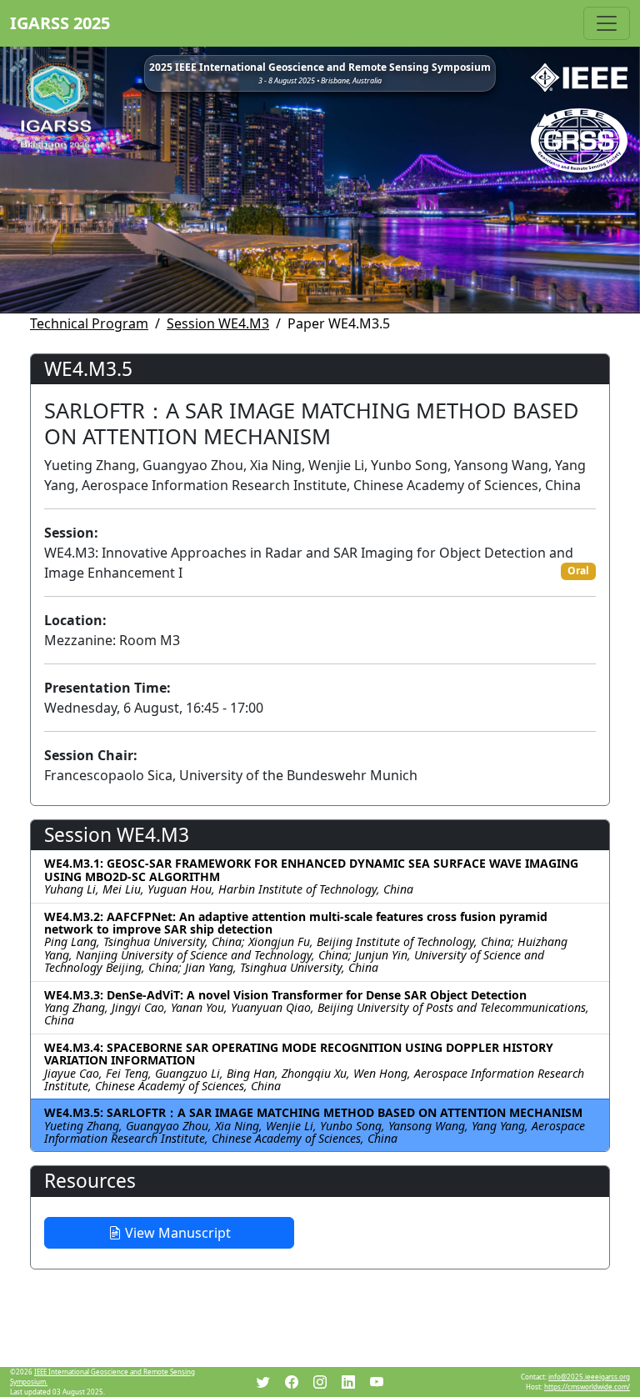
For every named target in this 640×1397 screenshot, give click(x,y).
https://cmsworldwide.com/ (587, 1386)
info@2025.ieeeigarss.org (589, 1376)
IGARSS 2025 (60, 23)
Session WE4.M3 (218, 323)
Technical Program (89, 323)
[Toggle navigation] (606, 23)
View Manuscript (176, 1233)
